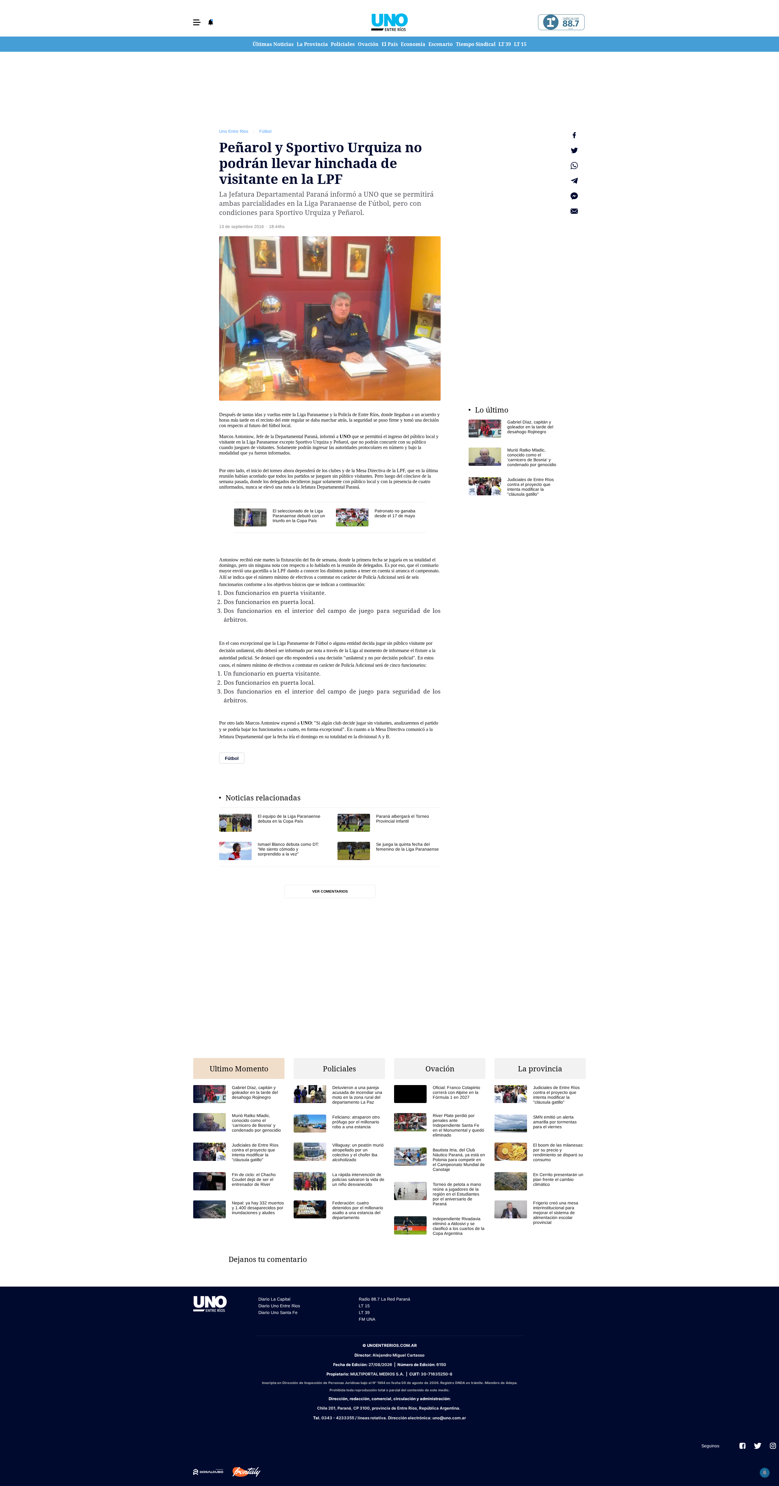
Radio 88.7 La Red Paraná (384, 1299)
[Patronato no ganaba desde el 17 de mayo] (381, 517)
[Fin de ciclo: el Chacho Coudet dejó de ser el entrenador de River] (239, 1181)
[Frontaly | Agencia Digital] (241, 1472)
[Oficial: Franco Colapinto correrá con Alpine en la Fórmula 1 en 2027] (439, 1094)
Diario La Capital (274, 1299)
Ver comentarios (330, 891)
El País (390, 44)
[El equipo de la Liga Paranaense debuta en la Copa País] (270, 823)
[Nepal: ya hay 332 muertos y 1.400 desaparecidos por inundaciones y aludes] (239, 1209)
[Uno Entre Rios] (389, 22)
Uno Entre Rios (233, 131)
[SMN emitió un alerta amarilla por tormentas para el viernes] (540, 1124)
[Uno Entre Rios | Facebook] (742, 1446)
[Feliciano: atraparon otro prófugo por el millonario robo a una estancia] (339, 1124)
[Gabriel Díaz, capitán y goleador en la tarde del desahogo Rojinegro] (514, 428)
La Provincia (312, 44)
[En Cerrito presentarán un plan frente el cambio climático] (540, 1181)
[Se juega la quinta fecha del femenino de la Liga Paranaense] (389, 851)
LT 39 (504, 44)
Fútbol (265, 131)
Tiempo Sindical (476, 44)
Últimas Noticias (273, 44)
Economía (413, 44)
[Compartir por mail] (574, 211)
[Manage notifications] (765, 1472)
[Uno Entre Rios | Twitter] (758, 1446)
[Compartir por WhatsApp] (574, 166)
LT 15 (520, 44)
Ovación (368, 44)
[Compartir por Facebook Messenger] (574, 196)
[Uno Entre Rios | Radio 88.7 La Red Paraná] (560, 22)
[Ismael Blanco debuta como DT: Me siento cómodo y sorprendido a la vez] (270, 851)
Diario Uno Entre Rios (279, 1305)
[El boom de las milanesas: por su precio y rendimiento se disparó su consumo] (540, 1152)
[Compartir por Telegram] (574, 181)
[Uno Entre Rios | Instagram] (773, 1446)
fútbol (274, 425)
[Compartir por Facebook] (574, 135)
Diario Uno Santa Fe (278, 1312)
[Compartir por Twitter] (574, 150)
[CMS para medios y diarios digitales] (208, 1472)
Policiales (343, 44)
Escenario (440, 44)
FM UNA (367, 1319)
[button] (197, 22)
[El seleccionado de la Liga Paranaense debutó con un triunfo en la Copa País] (282, 517)
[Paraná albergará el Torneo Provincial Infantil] (389, 823)
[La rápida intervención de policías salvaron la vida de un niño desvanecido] (339, 1181)
